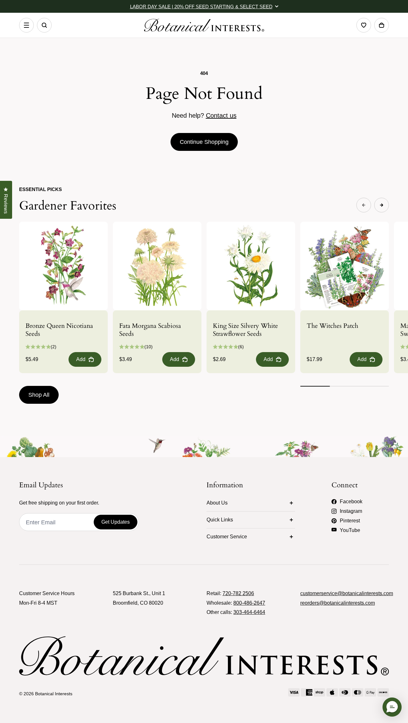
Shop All (38, 395)
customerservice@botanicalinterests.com (346, 593)
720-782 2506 (238, 593)
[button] (392, 707)
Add (80, 359)
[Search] (44, 25)
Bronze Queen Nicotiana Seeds (59, 330)
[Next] (381, 205)
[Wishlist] (363, 25)
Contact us (221, 115)
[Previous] (363, 205)
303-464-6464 (249, 612)
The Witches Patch (332, 326)
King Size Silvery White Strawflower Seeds (245, 330)
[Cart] (381, 25)
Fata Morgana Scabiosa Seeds (150, 330)
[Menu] (26, 25)
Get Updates (115, 522)
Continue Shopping (204, 142)
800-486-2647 (249, 603)
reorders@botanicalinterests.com (337, 603)
